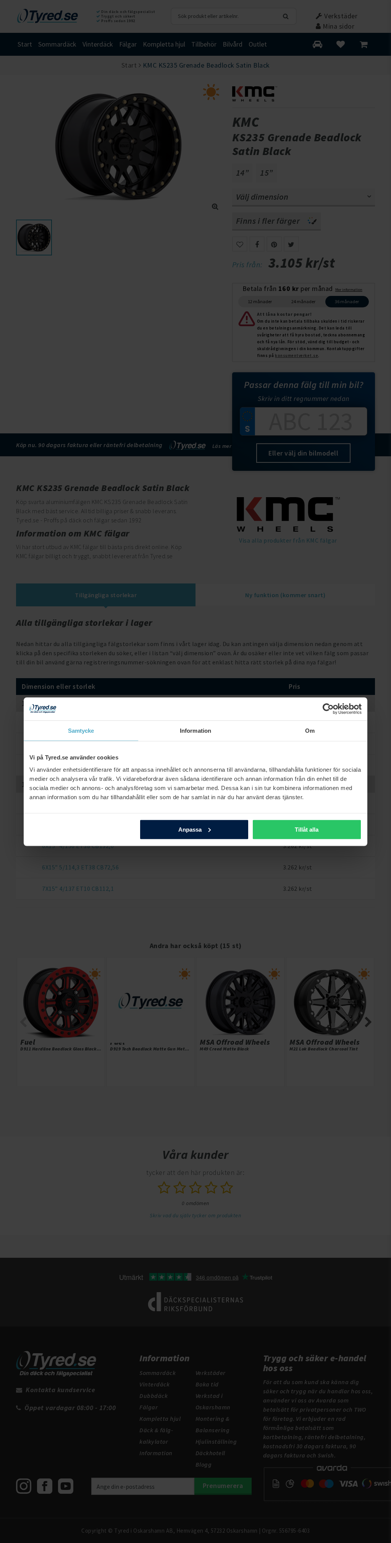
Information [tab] (195, 730)
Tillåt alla (306, 829)
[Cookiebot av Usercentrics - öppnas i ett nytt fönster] (328, 708)
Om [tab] (310, 730)
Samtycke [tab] (81, 730)
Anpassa (190, 829)
